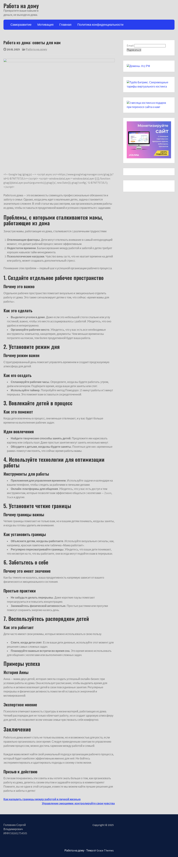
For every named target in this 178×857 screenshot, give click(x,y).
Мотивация (45, 25)
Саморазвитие (20, 25)
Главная (65, 25)
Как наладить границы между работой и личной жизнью (42, 799)
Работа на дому (21, 6)
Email (130, 45)
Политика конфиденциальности (100, 25)
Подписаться (134, 50)
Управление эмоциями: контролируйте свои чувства (78, 803)
